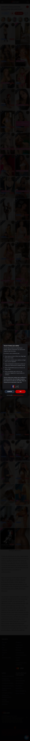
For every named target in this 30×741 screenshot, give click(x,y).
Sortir (9, 391)
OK (20, 391)
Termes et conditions (18, 395)
